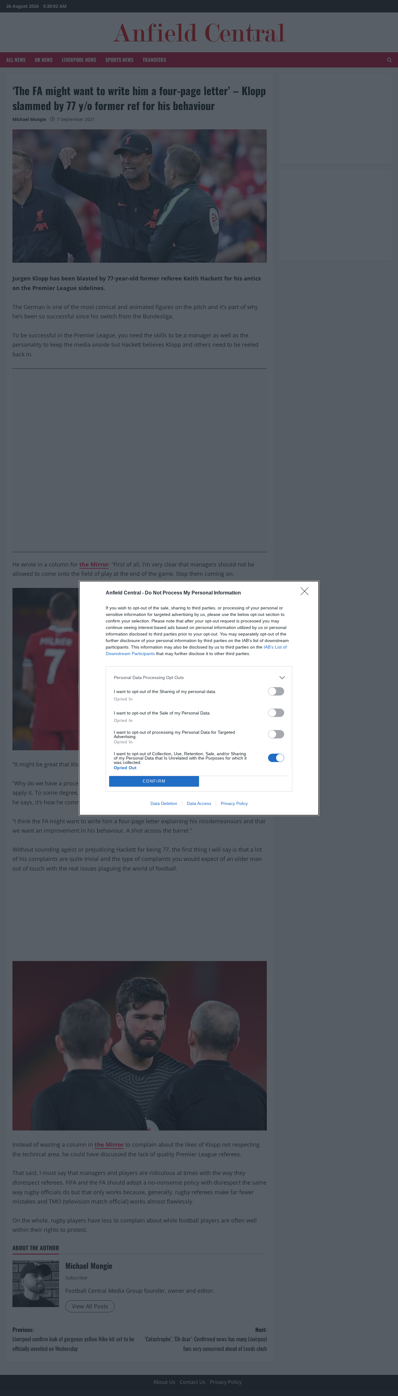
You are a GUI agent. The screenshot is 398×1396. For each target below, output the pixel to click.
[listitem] (199, 677)
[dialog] (199, 698)
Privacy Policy (234, 803)
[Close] (306, 593)
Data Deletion (163, 803)
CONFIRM (154, 781)
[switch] (276, 691)
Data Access (199, 803)
